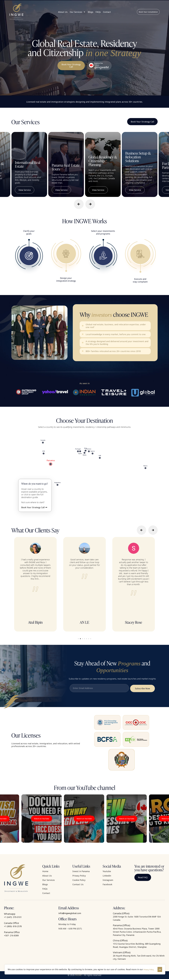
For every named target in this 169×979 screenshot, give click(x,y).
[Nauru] (145, 468)
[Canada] (43, 442)
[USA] (43, 453)
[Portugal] (78, 451)
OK (160, 969)
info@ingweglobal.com (69, 913)
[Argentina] (57, 485)
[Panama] (51, 464)
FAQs (98, 12)
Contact (107, 12)
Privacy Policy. (149, 969)
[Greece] (89, 451)
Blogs (90, 12)
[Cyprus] (92, 453)
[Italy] (85, 450)
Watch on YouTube (34, 818)
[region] (85, 969)
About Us (62, 12)
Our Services (76, 12)
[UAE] (99, 458)
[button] (79, 204)
